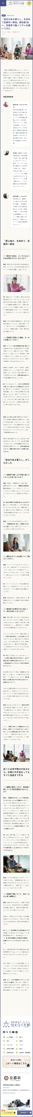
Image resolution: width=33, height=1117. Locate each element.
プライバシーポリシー (9, 1093)
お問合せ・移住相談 (24, 1052)
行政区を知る (10, 1052)
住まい (21, 1049)
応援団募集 (29, 3)
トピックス (10, 1045)
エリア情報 (10, 1037)
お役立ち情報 (10, 1049)
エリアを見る (8, 1113)
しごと (4, 32)
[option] (7, 1103)
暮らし (9, 32)
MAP (8, 1041)
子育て (21, 1041)
